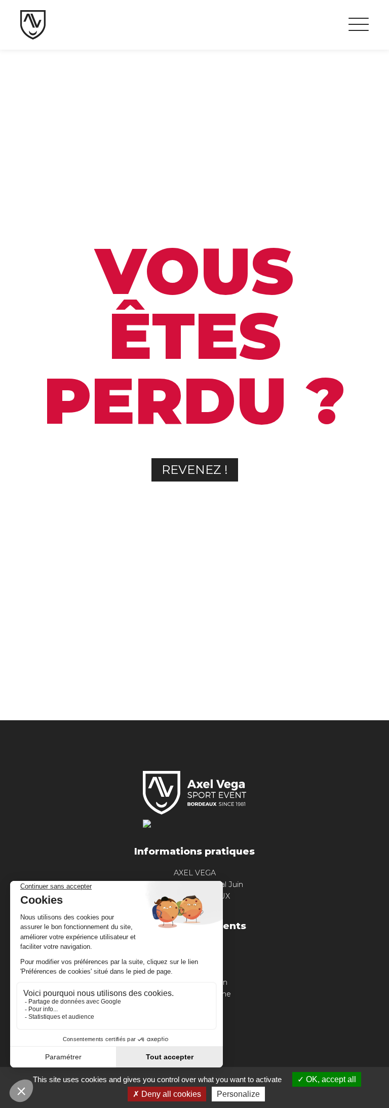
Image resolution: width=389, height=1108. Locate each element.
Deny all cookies (170, 1094)
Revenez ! (195, 469)
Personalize (238, 1094)
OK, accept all (330, 1079)
